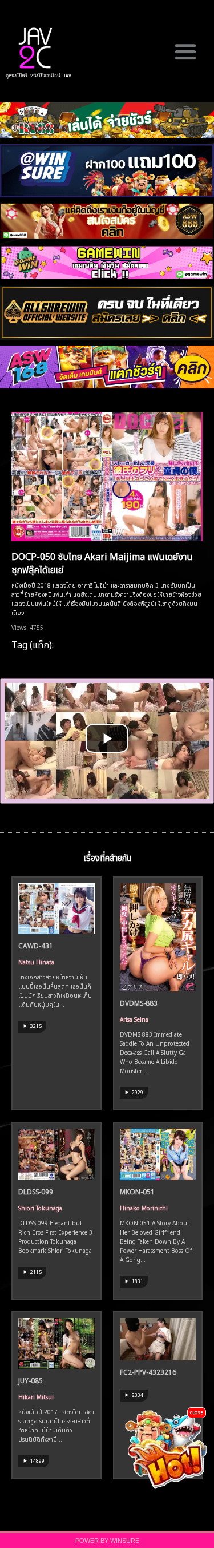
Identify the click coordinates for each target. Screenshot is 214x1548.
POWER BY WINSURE (107, 1540)
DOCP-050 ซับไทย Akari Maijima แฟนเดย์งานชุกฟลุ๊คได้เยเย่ (102, 562)
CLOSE (196, 1412)
